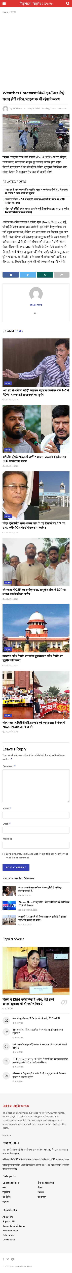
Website (7, 838)
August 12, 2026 (11, 665)
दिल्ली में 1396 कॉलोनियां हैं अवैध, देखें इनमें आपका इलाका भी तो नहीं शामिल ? (28, 1001)
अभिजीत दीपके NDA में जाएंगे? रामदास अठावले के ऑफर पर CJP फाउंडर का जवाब (36, 1159)
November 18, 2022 (28, 910)
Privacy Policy (10, 1230)
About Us (8, 1216)
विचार (40, 1187)
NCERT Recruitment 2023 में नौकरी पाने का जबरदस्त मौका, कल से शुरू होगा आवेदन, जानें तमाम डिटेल (40, 1061)
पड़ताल (6, 1201)
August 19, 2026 (11, 400)
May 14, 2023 (25, 895)
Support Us (9, 1221)
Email (7, 823)
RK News (17, 108)
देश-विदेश (7, 1196)
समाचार (13, 12)
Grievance (8, 1235)
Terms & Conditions (14, 1225)
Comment (9, 766)
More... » (7, 1135)
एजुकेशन (6, 1191)
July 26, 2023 (25, 925)
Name (7, 808)
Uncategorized (11, 1182)
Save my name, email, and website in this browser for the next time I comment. (37, 855)
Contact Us (9, 1239)
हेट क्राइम (42, 1196)
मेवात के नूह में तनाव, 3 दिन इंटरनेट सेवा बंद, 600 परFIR (36, 1018)
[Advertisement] (36, 52)
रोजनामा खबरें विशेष (46, 1182)
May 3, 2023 (34, 108)
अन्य (4, 1187)
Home (5, 12)
